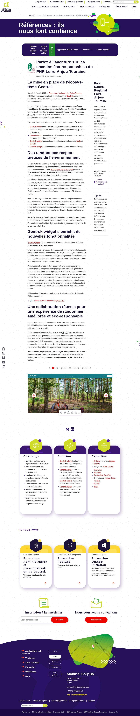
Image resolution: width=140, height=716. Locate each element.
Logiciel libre (41, 2)
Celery (96, 443)
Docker (113, 437)
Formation (104, 7)
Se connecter (113, 671)
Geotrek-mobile (66, 440)
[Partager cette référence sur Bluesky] (67, 388)
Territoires (69, 7)
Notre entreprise (57, 2)
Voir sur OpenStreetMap (77, 654)
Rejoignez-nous (93, 2)
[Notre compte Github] (3, 349)
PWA (96, 446)
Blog (134, 7)
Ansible (97, 440)
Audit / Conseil (87, 7)
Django (112, 420)
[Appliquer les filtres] (136, 2)
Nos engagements (75, 2)
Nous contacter (96, 579)
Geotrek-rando (65, 429)
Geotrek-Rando (36, 135)
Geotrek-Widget (36, 147)
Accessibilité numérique (33, 50)
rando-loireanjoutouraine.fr (102, 182)
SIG (54, 76)
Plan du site (26, 671)
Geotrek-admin (66, 420)
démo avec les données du (49, 301)
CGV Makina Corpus (74, 671)
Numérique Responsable (43, 50)
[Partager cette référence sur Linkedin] (72, 388)
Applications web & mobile (45, 7)
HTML (105, 426)
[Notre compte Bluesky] (3, 358)
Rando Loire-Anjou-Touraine (62, 169)
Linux (107, 437)
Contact (107, 2)
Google (33, 144)
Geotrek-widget (66, 446)
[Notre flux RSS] (3, 353)
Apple (78, 141)
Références (121, 7)
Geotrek (58, 76)
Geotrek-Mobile (36, 141)
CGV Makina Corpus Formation (95, 671)
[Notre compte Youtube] (3, 362)
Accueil (31, 15)
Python (97, 420)
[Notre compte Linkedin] (3, 366)
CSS (100, 429)
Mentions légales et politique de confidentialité (48, 671)
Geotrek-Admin (36, 127)
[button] (34, 375)
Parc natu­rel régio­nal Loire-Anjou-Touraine (65, 93)
